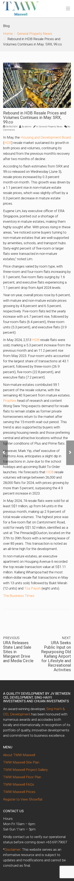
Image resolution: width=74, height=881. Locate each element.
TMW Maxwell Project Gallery (25, 770)
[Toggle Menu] (68, 8)
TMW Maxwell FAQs (18, 784)
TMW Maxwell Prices (19, 792)
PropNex (9, 401)
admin (28, 126)
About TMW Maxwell (19, 755)
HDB (8, 143)
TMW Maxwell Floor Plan (22, 777)
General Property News (34, 34)
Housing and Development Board (46, 137)
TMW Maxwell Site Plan (21, 762)
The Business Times (18, 596)
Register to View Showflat (23, 799)
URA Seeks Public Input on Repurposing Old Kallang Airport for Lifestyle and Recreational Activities (56, 656)
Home (8, 34)
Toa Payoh (32, 588)
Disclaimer (12, 849)
